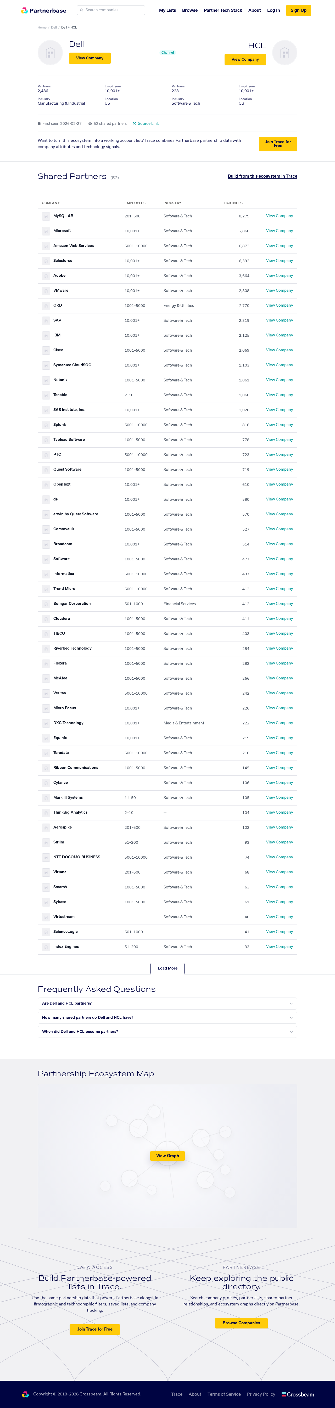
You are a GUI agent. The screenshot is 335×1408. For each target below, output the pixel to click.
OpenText (61, 484)
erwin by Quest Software (75, 514)
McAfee (60, 678)
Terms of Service (224, 1394)
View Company (89, 58)
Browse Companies (241, 1323)
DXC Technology (68, 723)
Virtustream (64, 917)
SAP (57, 320)
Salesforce (62, 261)
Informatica (63, 574)
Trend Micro (64, 589)
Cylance (60, 783)
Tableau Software (69, 440)
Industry (44, 98)
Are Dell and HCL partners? (67, 1003)
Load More (167, 968)
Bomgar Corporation (72, 604)
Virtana (59, 872)
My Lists (167, 10)
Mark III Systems (68, 797)
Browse (190, 10)
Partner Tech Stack (223, 10)
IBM (56, 335)
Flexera (60, 663)
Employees (113, 86)
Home (42, 27)
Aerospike (62, 827)
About (254, 10)
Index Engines (66, 947)
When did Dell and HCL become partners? (80, 1032)
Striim (58, 842)
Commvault (63, 529)
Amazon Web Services (73, 246)
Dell (54, 27)
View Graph (167, 1156)
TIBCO (59, 633)
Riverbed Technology (72, 648)
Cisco (58, 350)
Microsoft (62, 231)
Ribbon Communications (75, 768)
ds (55, 499)
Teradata (61, 753)
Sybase (59, 902)
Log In (273, 10)
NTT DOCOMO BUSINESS (76, 857)
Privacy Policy (261, 1394)
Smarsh (60, 887)
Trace (176, 1394)
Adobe (59, 276)
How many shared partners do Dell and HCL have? (87, 1018)
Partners (44, 86)
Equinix (60, 738)
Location (111, 98)
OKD (57, 305)
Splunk (59, 425)
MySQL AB (63, 216)
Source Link (148, 124)
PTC (57, 455)
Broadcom (62, 544)
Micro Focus (64, 708)
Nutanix (60, 380)
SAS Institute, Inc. (69, 410)
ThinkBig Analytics (70, 812)
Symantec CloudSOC (72, 365)
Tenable (60, 395)
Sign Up (298, 10)
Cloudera (61, 619)
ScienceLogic (65, 932)
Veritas (59, 693)
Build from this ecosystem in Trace (262, 176)
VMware (60, 290)
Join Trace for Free (278, 144)
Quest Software (67, 469)
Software (61, 559)
